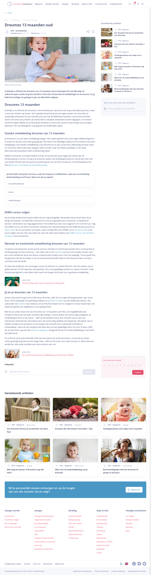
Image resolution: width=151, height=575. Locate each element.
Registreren (135, 490)
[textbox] (123, 363)
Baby (6, 20)
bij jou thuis (10, 230)
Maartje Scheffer (15, 85)
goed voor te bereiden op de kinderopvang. (28, 165)
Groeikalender (15, 20)
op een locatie (81, 230)
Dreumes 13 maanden (30, 20)
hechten (58, 252)
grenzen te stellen (56, 300)
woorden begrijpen (39, 330)
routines (22, 303)
